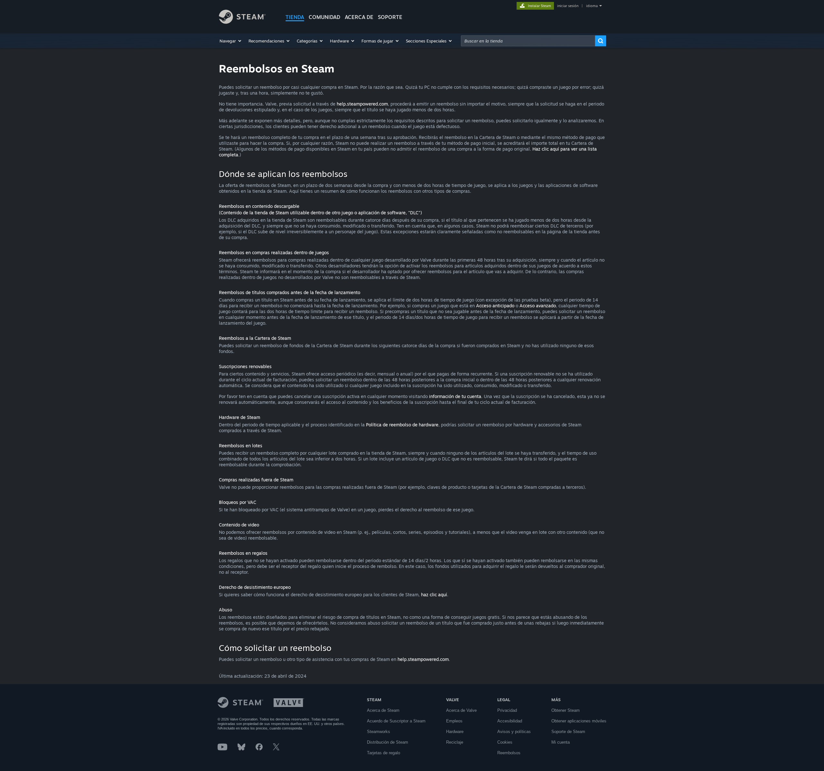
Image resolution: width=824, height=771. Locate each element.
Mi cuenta (560, 742)
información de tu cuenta (455, 396)
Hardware (455, 731)
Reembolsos (508, 752)
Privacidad (507, 710)
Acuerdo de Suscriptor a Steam (396, 721)
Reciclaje (454, 742)
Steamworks (378, 731)
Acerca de (359, 17)
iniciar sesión (567, 6)
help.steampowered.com (362, 104)
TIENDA (295, 17)
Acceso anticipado (495, 305)
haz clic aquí (434, 594)
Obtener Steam (565, 710)
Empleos (454, 721)
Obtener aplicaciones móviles (578, 721)
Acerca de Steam (383, 710)
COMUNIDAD (324, 17)
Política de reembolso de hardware (402, 424)
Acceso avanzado (538, 305)
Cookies (504, 742)
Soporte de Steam (568, 731)
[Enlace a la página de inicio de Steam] (242, 22)
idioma (592, 6)
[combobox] (528, 40)
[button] (230, 40)
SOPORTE (390, 17)
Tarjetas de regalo (383, 752)
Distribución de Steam (387, 742)
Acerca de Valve (461, 710)
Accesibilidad (509, 721)
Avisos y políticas (514, 731)
